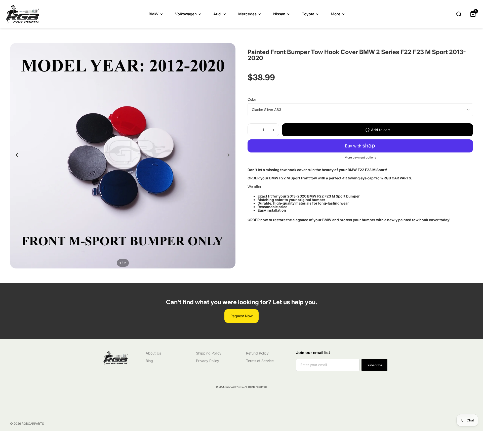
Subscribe (374, 365)
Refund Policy (257, 353)
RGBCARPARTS (234, 386)
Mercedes (247, 14)
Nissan (279, 14)
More (335, 14)
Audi (217, 14)
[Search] (459, 14)
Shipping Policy (208, 353)
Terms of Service (260, 361)
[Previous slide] (15, 155)
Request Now (241, 316)
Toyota (308, 14)
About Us (153, 353)
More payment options (360, 157)
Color (252, 99)
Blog (149, 361)
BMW (153, 14)
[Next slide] (229, 155)
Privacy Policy (207, 361)
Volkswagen (186, 14)
